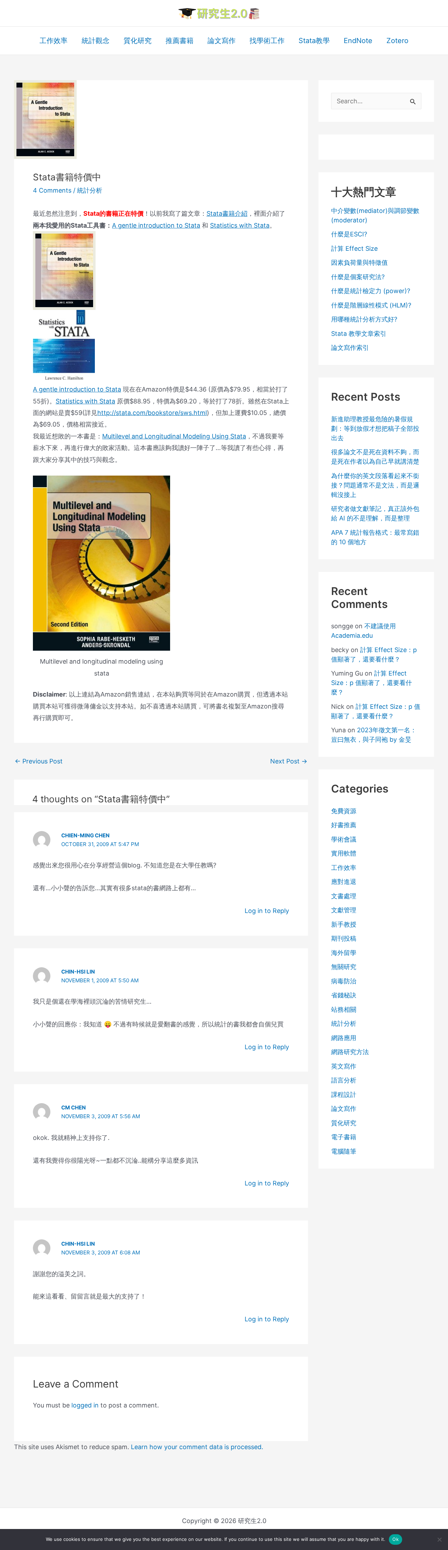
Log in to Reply (267, 910)
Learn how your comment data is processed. (197, 1447)
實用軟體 (343, 853)
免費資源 (343, 811)
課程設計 (343, 1094)
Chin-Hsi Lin (78, 971)
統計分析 (89, 190)
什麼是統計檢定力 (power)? (370, 291)
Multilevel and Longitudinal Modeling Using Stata (174, 436)
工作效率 (343, 867)
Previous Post (39, 761)
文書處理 (343, 896)
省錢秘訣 (343, 995)
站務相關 (343, 1009)
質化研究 (343, 1123)
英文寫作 (343, 1066)
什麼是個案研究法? (358, 277)
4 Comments (52, 190)
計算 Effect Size (354, 248)
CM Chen (73, 1107)
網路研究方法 (350, 1052)
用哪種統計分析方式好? (364, 319)
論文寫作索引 (350, 347)
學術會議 (343, 839)
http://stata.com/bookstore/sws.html (152, 412)
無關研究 (343, 966)
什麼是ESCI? (349, 234)
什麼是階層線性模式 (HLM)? (371, 305)
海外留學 (343, 952)
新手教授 (343, 924)
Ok (395, 1539)
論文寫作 (343, 1108)
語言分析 (343, 1080)
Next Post (288, 761)
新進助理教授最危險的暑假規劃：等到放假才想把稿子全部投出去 (375, 428)
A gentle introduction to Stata (156, 225)
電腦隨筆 (343, 1151)
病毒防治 (343, 981)
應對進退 (343, 881)
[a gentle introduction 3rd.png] (64, 270)
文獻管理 (343, 910)
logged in (85, 1405)
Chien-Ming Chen (85, 835)
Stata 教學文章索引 (358, 333)
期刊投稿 (343, 938)
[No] (439, 1539)
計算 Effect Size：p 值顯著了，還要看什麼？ (371, 683)
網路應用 (343, 1038)
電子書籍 (343, 1137)
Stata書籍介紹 (226, 213)
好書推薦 (343, 825)
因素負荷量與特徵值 (359, 262)
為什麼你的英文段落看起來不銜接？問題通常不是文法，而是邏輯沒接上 (375, 485)
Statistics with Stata (240, 225)
